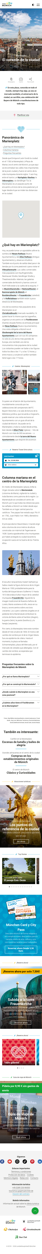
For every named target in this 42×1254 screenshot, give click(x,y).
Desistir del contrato (21, 1194)
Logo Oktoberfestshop (10, 1229)
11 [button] (27, 886)
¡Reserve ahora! (22, 963)
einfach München (7, 4)
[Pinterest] (32, 1161)
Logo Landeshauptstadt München (31, 1221)
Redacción (24, 1178)
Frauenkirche (25, 295)
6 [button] (18, 886)
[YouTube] (10, 1161)
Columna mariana (10, 150)
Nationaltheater (29, 289)
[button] (21, 215)
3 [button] (13, 886)
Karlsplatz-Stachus (26, 177)
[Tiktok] (25, 1161)
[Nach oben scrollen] (35, 1210)
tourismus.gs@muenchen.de (21, 1191)
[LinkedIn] (40, 1161)
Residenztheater (9, 295)
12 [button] (29, 886)
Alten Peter (18, 430)
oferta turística (33, 1203)
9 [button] (24, 886)
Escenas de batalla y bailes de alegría (21, 743)
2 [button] (11, 886)
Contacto (34, 1178)
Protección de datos (16, 1175)
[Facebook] (2, 1161)
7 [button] (20, 886)
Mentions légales (11, 1178)
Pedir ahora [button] (21, 1137)
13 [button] (31, 886)
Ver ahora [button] (21, 841)
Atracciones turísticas (22, 781)
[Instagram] (17, 1161)
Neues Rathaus (18, 254)
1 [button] (9, 886)
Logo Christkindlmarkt (31, 1229)
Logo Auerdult (21, 1237)
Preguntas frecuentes (12, 153)
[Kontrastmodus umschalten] (33, 4)
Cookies (30, 1175)
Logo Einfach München (10, 1221)
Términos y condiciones (21, 1171)
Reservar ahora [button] (21, 1023)
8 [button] (22, 886)
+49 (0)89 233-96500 (21, 1187)
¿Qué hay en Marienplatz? (14, 147)
